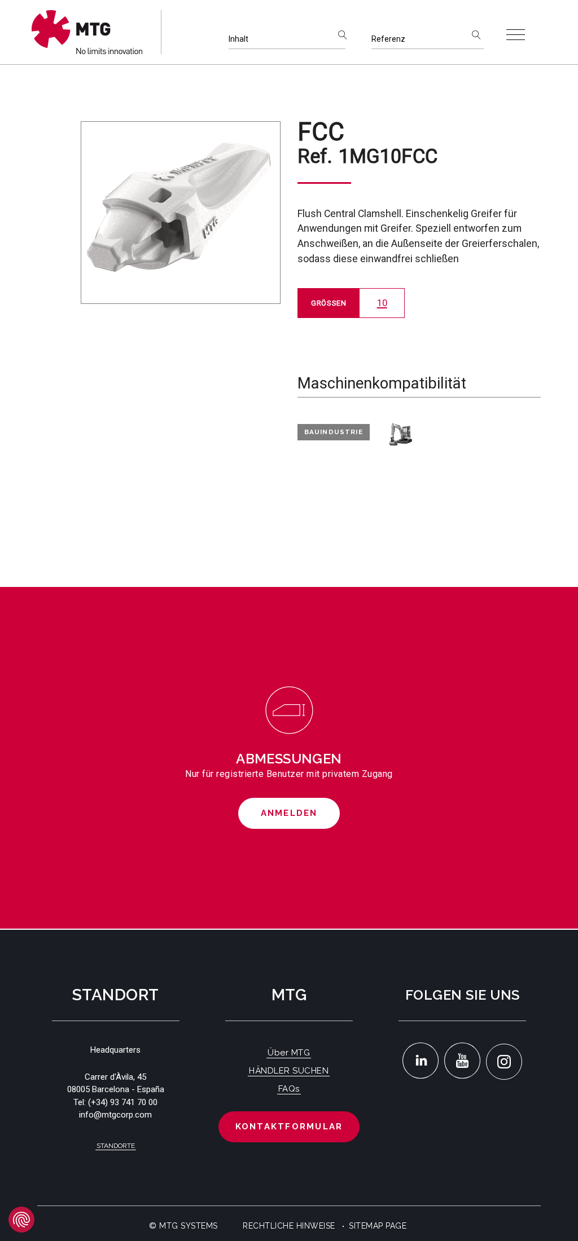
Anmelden (289, 813)
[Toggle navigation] (515, 34)
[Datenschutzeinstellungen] (21, 1220)
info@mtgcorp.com (115, 1115)
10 (382, 302)
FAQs (289, 1089)
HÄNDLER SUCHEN (289, 1071)
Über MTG (289, 1053)
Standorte (116, 1146)
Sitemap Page (377, 1225)
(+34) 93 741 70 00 (122, 1102)
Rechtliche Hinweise (289, 1225)
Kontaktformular (289, 1126)
